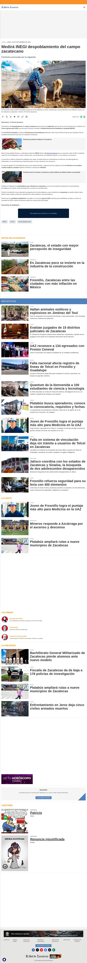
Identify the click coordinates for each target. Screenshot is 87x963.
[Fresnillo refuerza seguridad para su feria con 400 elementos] (15, 485)
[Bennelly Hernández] (4, 619)
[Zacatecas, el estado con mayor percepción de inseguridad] (15, 249)
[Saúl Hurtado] (4, 628)
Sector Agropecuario (25, 221)
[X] (6, 116)
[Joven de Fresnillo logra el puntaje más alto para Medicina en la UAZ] (15, 426)
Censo (12, 221)
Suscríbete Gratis (43, 797)
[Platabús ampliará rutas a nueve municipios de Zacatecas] (15, 691)
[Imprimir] (26, 116)
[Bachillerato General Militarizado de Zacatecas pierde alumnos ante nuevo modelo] (15, 656)
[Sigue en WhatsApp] (81, 116)
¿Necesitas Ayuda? (43, 945)
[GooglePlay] (53, 949)
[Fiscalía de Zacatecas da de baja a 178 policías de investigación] (15, 674)
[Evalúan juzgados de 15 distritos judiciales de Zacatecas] (15, 332)
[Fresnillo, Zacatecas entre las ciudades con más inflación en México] (15, 284)
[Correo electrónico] (18, 116)
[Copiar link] (22, 116)
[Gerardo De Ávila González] (4, 637)
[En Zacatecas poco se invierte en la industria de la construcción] (15, 266)
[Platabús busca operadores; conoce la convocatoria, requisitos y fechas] (15, 407)
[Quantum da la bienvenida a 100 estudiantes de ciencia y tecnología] (15, 389)
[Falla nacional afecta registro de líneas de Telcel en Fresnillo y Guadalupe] (15, 369)
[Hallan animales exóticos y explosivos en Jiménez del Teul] (15, 314)
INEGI (4, 221)
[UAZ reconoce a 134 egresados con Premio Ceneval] (15, 349)
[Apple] (49, 949)
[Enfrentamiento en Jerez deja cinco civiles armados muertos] (15, 708)
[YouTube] (41, 949)
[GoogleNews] (45, 949)
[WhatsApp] (11, 116)
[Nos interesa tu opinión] (43, 934)
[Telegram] (14, 116)
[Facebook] (2, 116)
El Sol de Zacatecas (51, 153)
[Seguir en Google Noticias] (84, 116)
